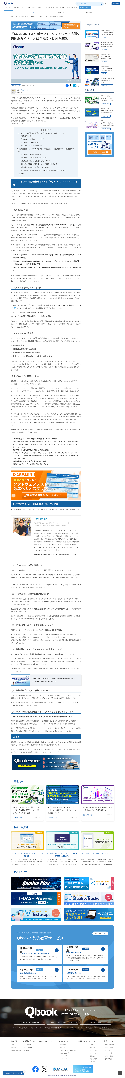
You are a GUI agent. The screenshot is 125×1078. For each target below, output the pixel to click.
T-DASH (62, 1047)
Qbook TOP (14, 16)
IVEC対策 (26, 1050)
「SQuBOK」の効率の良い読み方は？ (34, 157)
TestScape (62, 1056)
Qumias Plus (63, 1044)
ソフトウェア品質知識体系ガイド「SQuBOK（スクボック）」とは (42, 133)
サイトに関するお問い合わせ (29, 1022)
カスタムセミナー (109, 1047)
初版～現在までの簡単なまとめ (31, 145)
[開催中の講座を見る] (57, 950)
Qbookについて (71, 7)
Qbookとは (93, 1044)
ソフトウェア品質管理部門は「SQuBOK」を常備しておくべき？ (43, 170)
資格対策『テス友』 (20, 7)
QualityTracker (64, 1053)
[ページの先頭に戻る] (120, 1073)
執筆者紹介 (89, 12)
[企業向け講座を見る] (103, 949)
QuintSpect (63, 1059)
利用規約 (92, 1056)
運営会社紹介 (93, 1059)
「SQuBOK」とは (27, 136)
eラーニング (108, 1050)
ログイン (107, 3)
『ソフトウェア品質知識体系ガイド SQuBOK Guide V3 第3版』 (53, 225)
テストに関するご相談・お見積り (62, 1022)
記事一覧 (7, 7)
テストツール (48, 7)
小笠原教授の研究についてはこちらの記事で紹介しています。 (56, 554)
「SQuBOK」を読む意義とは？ (32, 154)
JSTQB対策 (27, 1044)
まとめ (21, 174)
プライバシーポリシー (96, 1053)
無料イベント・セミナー (35, 7)
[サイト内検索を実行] (101, 4)
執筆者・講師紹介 (16, 1050)
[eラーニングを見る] (57, 970)
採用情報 (92, 1062)
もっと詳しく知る (95, 1022)
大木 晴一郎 (24, 90)
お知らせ (92, 1047)
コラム (35, 12)
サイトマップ (93, 1050)
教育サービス (84, 7)
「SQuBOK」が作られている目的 (32, 139)
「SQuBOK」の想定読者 (29, 142)
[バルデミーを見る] (103, 970)
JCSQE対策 (27, 1047)
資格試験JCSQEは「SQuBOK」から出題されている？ (40, 164)
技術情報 (61, 12)
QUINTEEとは (108, 1059)
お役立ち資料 (60, 7)
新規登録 (116, 3)
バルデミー (108, 1053)
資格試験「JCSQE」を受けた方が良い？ (35, 167)
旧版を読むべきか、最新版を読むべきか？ (35, 161)
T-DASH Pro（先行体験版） (67, 1050)
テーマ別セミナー (109, 1044)
